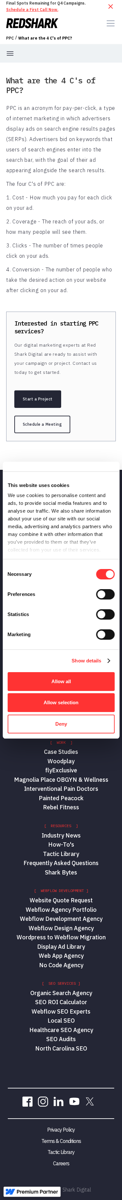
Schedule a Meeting (42, 424)
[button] (109, 23)
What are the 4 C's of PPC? (45, 38)
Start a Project (38, 399)
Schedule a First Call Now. (32, 9)
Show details (86, 660)
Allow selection (61, 702)
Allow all (61, 681)
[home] (32, 23)
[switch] (105, 594)
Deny (61, 724)
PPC (10, 38)
